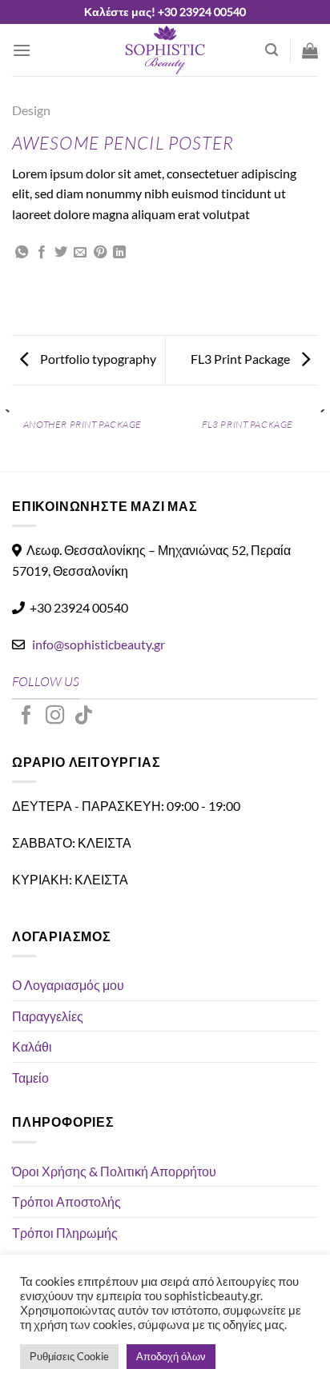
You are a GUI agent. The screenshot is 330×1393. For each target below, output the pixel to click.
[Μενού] (21, 50)
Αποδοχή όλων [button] (171, 1356)
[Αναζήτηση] (271, 50)
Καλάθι (32, 1046)
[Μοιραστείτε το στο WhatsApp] (21, 252)
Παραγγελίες (47, 1016)
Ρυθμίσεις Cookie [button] (69, 1356)
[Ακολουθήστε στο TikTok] (83, 716)
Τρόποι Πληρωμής (65, 1232)
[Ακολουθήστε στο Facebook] (26, 716)
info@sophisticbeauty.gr (98, 644)
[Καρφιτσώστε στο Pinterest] (100, 252)
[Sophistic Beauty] (165, 50)
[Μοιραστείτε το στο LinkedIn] (119, 252)
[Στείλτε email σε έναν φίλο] (80, 252)
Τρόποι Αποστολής (66, 1201)
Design (31, 110)
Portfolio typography (97, 358)
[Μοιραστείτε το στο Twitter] (60, 252)
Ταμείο (30, 1077)
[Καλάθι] (310, 50)
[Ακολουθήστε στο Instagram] (55, 716)
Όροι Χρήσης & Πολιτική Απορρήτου (114, 1171)
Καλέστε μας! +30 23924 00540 (165, 11)
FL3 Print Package (241, 358)
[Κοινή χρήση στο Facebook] (41, 252)
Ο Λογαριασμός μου (68, 984)
